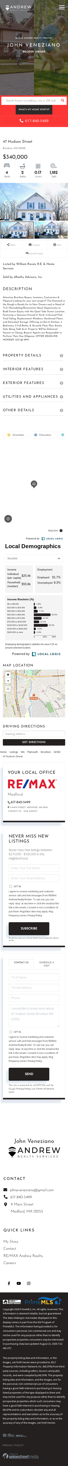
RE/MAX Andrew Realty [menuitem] (23, 1256)
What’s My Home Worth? (34, 110)
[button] (63, 101)
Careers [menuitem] (9, 1263)
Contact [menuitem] (9, 1249)
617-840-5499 (36, 120)
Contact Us (14, 811)
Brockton (46, 752)
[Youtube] (19, 1283)
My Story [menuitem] (10, 1242)
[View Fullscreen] (8, 689)
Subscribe (29, 928)
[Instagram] (29, 1283)
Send (29, 1074)
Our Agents (30, 811)
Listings (14, 752)
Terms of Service (45, 1088)
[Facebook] (9, 1283)
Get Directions (34, 742)
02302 (57, 752)
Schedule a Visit (46, 964)
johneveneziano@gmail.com (32, 1190)
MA (23, 752)
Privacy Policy (35, 915)
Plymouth (32, 752)
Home (3, 752)
